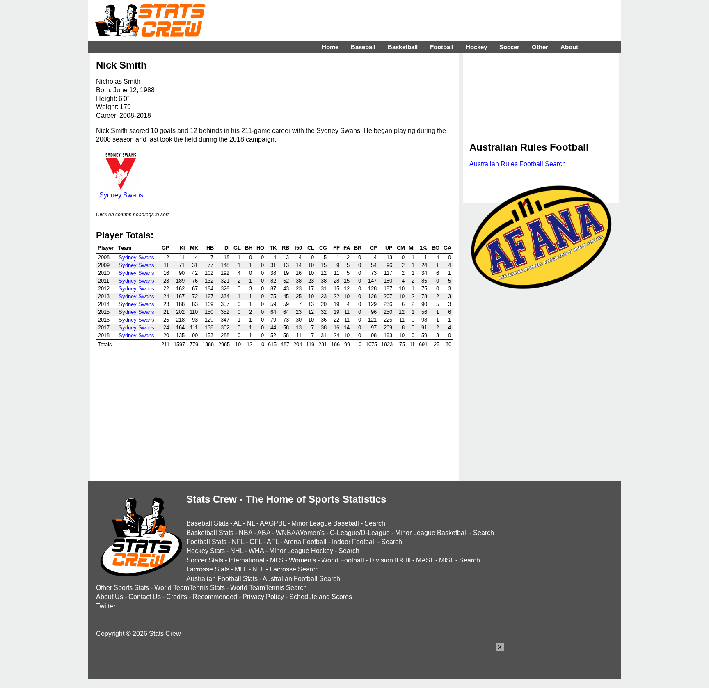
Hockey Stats (205, 550)
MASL (425, 560)
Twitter (105, 606)
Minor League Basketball (431, 532)
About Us (109, 596)
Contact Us (144, 596)
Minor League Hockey (301, 550)
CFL (255, 541)
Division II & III (390, 560)
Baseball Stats (207, 523)
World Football (342, 560)
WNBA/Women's (300, 532)
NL (251, 523)
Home (330, 46)
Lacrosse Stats (207, 569)
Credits (176, 596)
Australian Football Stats (222, 578)
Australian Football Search (301, 578)
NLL (258, 569)
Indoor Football (354, 541)
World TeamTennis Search (268, 587)
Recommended (214, 596)
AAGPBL (273, 523)
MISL (446, 560)
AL (237, 523)
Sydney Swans (121, 195)
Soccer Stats (204, 560)
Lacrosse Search (294, 569)
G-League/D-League (360, 532)
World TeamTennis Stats (189, 587)
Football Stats (206, 541)
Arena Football (305, 541)
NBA (245, 532)
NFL (238, 541)
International (247, 560)
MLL (241, 569)
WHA (256, 550)
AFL (273, 541)
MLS (277, 560)
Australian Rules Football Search (517, 163)
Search (374, 523)
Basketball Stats (209, 532)
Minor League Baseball (325, 523)
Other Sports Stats (122, 587)
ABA (263, 532)
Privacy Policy (263, 596)
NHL (236, 550)
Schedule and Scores (320, 596)
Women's (302, 560)
